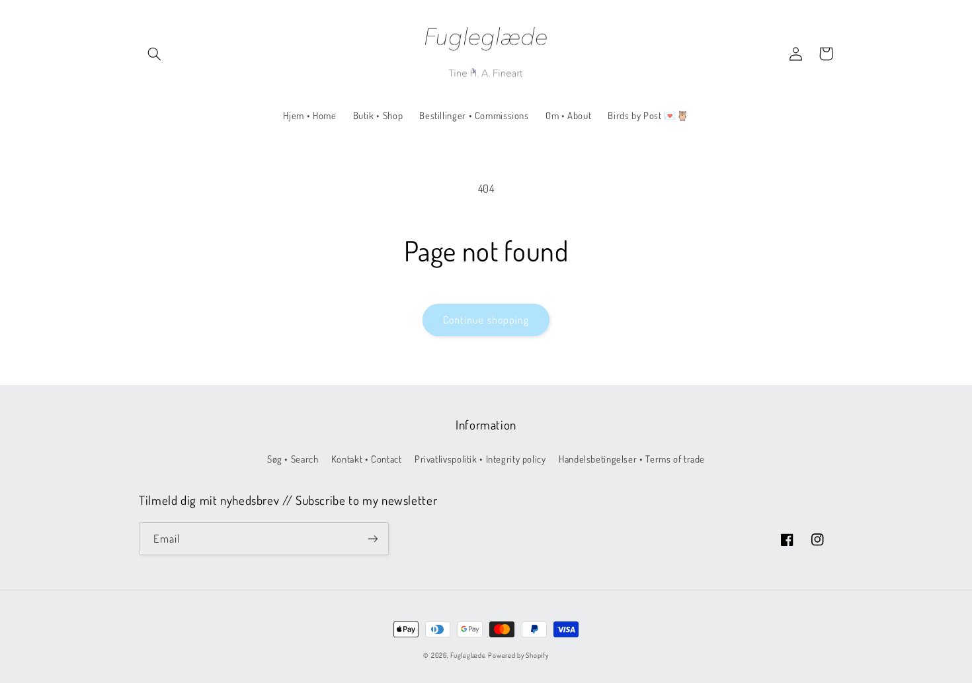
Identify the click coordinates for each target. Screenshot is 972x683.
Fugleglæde (467, 655)
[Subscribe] (373, 538)
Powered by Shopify (518, 655)
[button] (154, 53)
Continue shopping (486, 319)
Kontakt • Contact (366, 459)
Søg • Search (293, 459)
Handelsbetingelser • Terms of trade (632, 459)
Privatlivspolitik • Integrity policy (480, 459)
